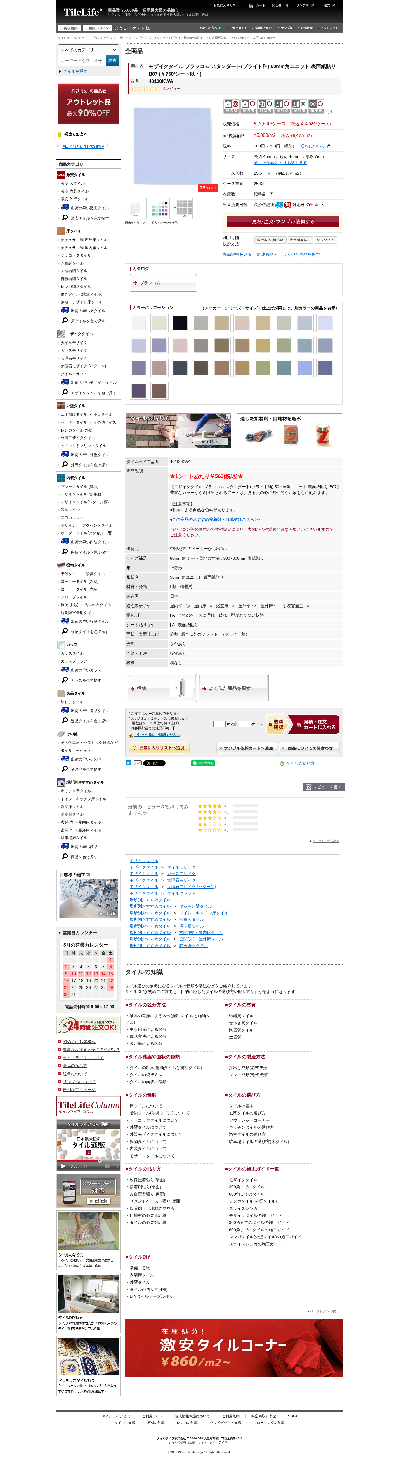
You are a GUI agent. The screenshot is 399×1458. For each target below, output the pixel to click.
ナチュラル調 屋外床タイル (84, 240)
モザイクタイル (144, 860)
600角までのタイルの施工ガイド (259, 1229)
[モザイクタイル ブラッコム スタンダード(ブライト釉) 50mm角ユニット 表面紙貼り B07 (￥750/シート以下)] (172, 145)
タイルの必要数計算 (148, 1222)
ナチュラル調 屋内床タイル (84, 248)
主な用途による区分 (148, 1029)
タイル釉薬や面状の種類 (154, 1056)
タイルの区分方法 (147, 1004)
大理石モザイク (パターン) (83, 366)
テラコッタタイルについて (154, 1120)
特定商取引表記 (263, 1416)
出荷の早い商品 (84, 847)
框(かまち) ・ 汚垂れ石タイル (86, 605)
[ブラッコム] (163, 290)
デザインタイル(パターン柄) (85, 502)
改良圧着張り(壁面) (147, 1179)
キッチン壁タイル (76, 791)
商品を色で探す (84, 857)
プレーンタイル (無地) (79, 486)
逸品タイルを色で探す (89, 721)
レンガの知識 (187, 1423)
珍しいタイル (72, 702)
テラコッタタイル (76, 255)
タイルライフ (165, 1438)
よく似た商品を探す (301, 254)
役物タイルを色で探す (89, 631)
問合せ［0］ (281, 5)
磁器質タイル (241, 1015)
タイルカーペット (76, 750)
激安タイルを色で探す (89, 218)
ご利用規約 (231, 1416)
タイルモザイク (74, 342)
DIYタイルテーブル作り (151, 1296)
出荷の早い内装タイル (89, 542)
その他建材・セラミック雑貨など (89, 742)
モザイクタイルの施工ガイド (255, 1215)
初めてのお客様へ (79, 1041)
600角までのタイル (247, 1194)
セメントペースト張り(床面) (156, 1201)
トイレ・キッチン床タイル (83, 799)
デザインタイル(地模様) (81, 494)
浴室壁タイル (72, 814)
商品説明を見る (237, 254)
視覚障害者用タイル (78, 612)
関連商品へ (267, 254)
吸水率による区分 (146, 1043)
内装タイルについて (148, 1148)
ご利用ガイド (238, 27)
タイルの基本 (241, 1106)
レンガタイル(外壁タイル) (253, 1201)
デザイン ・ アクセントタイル (86, 525)
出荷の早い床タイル (87, 311)
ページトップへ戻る (326, 841)
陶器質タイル (241, 1030)
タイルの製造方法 (246, 1056)
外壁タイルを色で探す (89, 465)
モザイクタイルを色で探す (93, 393)
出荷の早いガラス (85, 670)
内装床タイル (142, 1275)
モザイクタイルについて (152, 1155)
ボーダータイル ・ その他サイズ (88, 422)
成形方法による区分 (148, 1036)
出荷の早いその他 (85, 759)
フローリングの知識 (269, 1423)
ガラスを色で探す (85, 680)
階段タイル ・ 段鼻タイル (83, 574)
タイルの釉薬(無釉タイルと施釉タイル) (166, 1067)
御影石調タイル (74, 278)
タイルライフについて (83, 1057)
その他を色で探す (85, 769)
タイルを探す (75, 71)
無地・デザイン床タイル (82, 302)
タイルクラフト (74, 374)
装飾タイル (70, 509)
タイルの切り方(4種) (149, 1289)
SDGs (292, 1416)
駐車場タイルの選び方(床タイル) (259, 1141)
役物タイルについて (148, 1141)
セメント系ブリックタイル (83, 445)
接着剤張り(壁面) (145, 1186)
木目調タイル (72, 263)
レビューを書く (327, 786)
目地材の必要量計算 (148, 1215)
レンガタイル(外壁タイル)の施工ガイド (265, 1236)
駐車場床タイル (74, 838)
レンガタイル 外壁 (76, 430)
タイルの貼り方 (300, 763)
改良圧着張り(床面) (147, 1194)
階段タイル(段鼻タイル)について (160, 1113)
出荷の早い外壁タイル (89, 455)
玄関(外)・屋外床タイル (81, 830)
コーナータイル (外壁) (79, 581)
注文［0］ (331, 5)
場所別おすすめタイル (150, 899)
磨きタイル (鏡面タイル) (81, 294)
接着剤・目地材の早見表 (152, 1208)
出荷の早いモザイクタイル (93, 382)
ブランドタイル (102, 37)
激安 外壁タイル (75, 199)
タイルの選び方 (244, 1094)
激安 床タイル (73, 183)
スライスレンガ (243, 1208)
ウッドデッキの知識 (225, 1423)
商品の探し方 (75, 1065)
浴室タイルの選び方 (247, 1134)
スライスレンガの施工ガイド (255, 1244)
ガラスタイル (72, 653)
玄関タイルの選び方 (247, 1113)
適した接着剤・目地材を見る (280, 162)
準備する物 (140, 1268)
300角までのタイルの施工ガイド (259, 1222)
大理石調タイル (74, 271)
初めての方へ (208, 27)
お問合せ (307, 27)
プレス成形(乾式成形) (249, 1074)
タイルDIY (139, 1256)
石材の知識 (156, 1423)
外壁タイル (140, 1282)
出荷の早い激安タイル (89, 208)
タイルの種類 (143, 1094)
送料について (264, 27)
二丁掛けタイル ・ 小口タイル (86, 414)
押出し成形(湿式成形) (249, 1067)
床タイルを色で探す (87, 321)
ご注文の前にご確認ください (157, 735)
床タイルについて (146, 1106)
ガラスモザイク (74, 350)
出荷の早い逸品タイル (89, 711)
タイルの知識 (124, 1423)
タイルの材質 (242, 1004)
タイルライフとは (116, 1416)
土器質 (235, 1037)
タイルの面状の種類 (148, 1081)
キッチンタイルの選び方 (251, 1127)
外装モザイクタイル (78, 438)
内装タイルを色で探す (89, 552)
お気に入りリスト (226, 5)
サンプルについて (79, 1081)
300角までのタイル (247, 1186)
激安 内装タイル (75, 191)
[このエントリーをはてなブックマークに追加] (128, 764)
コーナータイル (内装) (79, 589)
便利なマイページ (79, 1089)
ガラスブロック (74, 661)
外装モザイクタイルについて (156, 1134)
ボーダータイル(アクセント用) (86, 533)
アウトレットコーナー (249, 1120)
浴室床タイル (72, 807)
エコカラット (72, 517)
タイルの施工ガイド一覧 (253, 1168)
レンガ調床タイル (76, 286)
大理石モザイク (74, 358)
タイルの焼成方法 (146, 1074)
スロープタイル (74, 597)
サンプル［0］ (306, 5)
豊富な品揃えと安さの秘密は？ (91, 1049)
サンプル (287, 27)
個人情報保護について (192, 1416)
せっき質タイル (243, 1022)
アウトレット (329, 27)
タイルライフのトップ (72, 37)
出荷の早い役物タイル (89, 621)
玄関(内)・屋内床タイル (81, 822)
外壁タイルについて (148, 1127)
